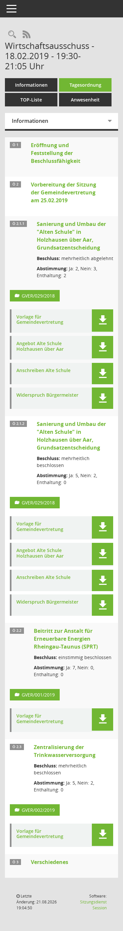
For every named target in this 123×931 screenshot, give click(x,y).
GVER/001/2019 (38, 695)
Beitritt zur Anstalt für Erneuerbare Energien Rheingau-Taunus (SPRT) (66, 638)
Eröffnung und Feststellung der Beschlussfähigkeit (55, 153)
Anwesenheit (85, 100)
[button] (102, 320)
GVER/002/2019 (38, 810)
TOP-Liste (31, 100)
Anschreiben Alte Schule (43, 370)
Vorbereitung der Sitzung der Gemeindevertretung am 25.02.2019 (63, 192)
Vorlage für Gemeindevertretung (39, 319)
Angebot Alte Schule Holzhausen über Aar (40, 346)
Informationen (31, 85)
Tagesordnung (85, 85)
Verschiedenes (49, 862)
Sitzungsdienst (93, 905)
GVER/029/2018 (38, 296)
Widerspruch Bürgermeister (47, 395)
